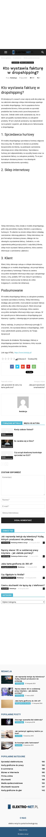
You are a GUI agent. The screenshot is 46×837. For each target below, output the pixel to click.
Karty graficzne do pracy (9, 567)
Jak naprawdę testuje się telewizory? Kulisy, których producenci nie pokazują (30, 679)
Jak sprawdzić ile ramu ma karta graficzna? (11, 386)
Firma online (7, 776)
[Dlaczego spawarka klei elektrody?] (7, 722)
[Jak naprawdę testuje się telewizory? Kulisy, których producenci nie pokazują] (7, 680)
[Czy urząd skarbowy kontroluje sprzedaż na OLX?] (7, 455)
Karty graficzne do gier (8, 578)
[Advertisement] (23, 24)
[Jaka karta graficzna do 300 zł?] (7, 704)
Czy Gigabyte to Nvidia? (12, 574)
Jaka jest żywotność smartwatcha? (37, 386)
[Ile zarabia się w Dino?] (7, 444)
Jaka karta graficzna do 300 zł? (16, 564)
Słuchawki (5, 588)
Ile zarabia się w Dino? (24, 441)
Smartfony (19, 736)
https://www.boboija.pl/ (22, 353)
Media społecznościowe (27, 62)
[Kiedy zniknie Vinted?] (7, 432)
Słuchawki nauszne (10, 787)
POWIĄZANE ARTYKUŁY (12, 423)
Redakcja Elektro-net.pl (19, 542)
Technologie (6, 542)
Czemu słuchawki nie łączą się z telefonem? (23, 585)
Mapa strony (23, 830)
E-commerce (15, 62)
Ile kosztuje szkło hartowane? (27, 743)
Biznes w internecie (10, 772)
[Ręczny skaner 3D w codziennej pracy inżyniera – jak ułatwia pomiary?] (7, 692)
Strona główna (6, 58)
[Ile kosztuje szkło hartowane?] (7, 746)
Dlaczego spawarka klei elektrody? (29, 720)
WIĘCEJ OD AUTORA (32, 423)
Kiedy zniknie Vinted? (23, 429)
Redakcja (13, 78)
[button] (42, 52)
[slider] (8, 358)
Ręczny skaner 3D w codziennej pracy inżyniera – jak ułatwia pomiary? (27, 691)
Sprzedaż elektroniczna (12, 761)
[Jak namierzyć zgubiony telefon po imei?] (7, 734)
